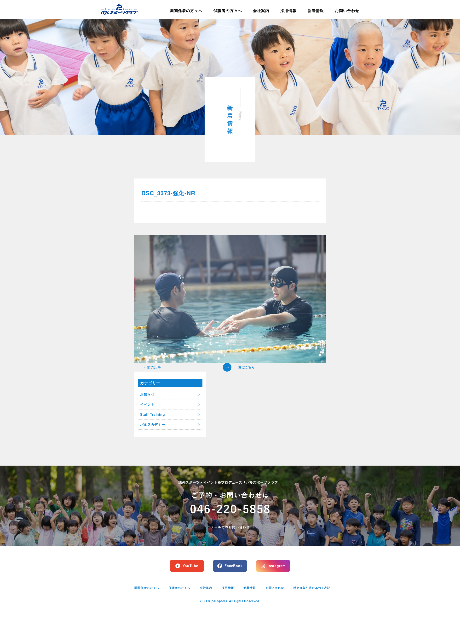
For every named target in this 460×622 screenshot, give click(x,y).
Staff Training (152, 414)
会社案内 (261, 10)
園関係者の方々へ (186, 10)
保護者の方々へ (227, 10)
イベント (147, 404)
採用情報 (288, 10)
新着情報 (316, 10)
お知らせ (147, 394)
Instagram (277, 565)
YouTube (190, 565)
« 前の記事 (152, 367)
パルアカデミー (152, 424)
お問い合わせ (347, 10)
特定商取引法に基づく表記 (311, 588)
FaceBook (233, 565)
